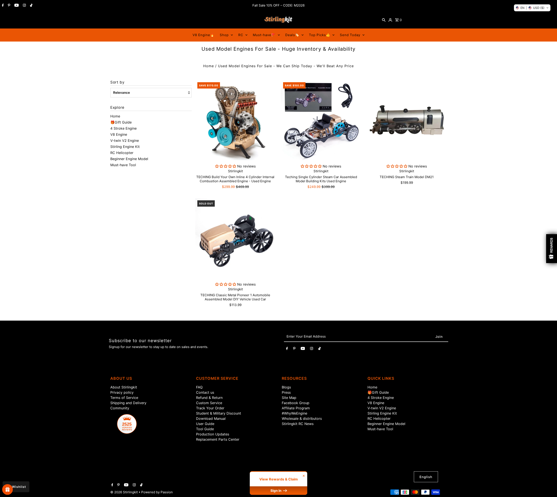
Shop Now (333, 279)
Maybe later (333, 298)
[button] (532, 7)
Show (7, 489)
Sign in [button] (276, 491)
